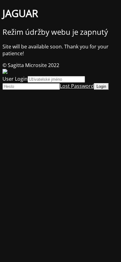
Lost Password (77, 86)
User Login (15, 78)
